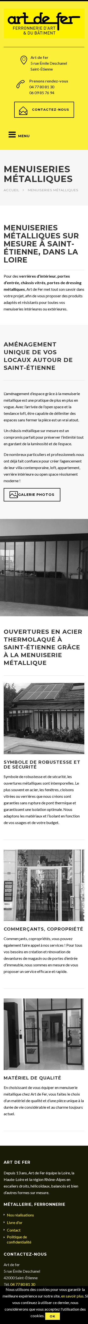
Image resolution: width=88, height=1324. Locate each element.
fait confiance (29, 461)
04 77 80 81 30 (22, 1284)
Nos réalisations (20, 1215)
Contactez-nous (50, 109)
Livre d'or (14, 1222)
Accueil (11, 190)
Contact (14, 1230)
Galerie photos (36, 494)
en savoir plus (72, 1296)
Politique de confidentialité (19, 1239)
